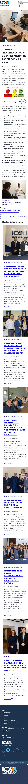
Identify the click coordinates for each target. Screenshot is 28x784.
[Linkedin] (21, 750)
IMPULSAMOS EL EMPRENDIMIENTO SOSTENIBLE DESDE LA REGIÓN (10, 210)
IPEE (10, 204)
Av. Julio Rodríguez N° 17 (8, 737)
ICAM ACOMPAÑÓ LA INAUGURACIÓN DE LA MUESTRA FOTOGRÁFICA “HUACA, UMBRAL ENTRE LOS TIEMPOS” (15, 665)
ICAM (5, 262)
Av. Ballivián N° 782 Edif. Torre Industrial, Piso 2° (13, 729)
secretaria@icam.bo (6, 731)
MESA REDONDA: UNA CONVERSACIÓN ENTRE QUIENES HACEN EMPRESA (13, 216)
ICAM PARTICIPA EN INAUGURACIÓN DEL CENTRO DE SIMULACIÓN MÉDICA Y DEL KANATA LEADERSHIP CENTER (15, 348)
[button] (17, 3)
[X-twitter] (3, 754)
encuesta (12, 202)
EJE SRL (18, 763)
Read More (8, 306)
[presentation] (15, 242)
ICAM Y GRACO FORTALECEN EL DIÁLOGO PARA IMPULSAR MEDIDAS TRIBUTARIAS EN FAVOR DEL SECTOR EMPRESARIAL (14, 427)
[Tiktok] (12, 750)
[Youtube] (17, 750)
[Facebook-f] (3, 750)
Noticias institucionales (8, 45)
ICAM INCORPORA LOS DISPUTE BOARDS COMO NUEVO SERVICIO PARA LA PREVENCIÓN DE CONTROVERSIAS (15, 271)
